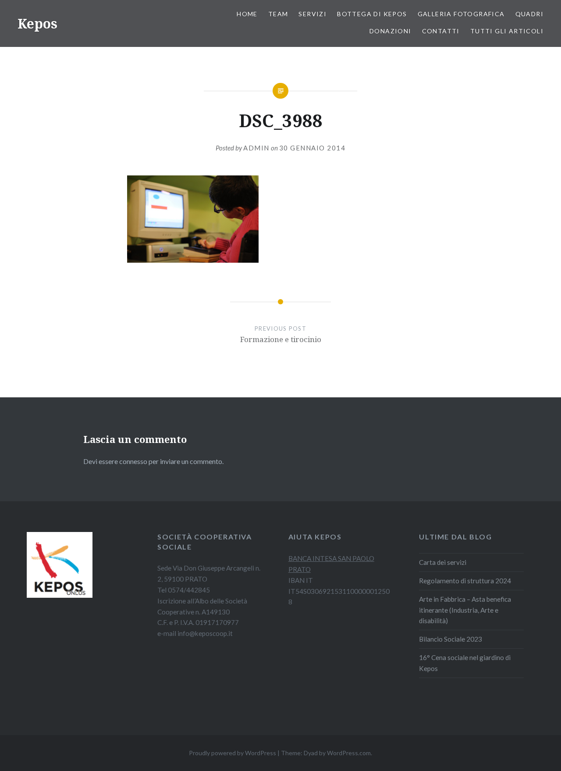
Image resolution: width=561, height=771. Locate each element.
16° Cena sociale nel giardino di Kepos (465, 662)
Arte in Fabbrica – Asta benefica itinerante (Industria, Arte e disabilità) (465, 610)
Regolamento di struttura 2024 (465, 581)
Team (278, 14)
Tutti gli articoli (506, 31)
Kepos (37, 23)
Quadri (529, 14)
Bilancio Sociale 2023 (450, 639)
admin (256, 148)
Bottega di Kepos (372, 14)
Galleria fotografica (461, 14)
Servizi (312, 14)
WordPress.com (349, 753)
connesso (133, 461)
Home (247, 14)
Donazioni (390, 31)
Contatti (441, 31)
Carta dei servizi (442, 562)
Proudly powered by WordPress (232, 753)
